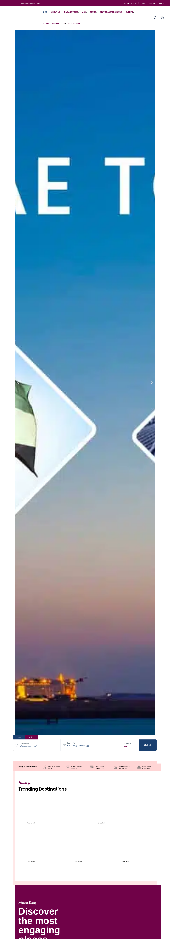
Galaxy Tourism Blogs (53, 23)
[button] (18, 382)
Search (147, 745)
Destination (24, 743)
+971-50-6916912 (130, 3)
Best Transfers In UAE (111, 12)
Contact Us (74, 23)
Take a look (31, 823)
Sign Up (152, 3)
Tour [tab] (19, 737)
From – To (71, 743)
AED (161, 3)
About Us (55, 12)
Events (129, 12)
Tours (93, 12)
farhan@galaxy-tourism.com (30, 3)
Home (44, 12)
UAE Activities (71, 12)
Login (143, 3)
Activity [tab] (31, 737)
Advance (127, 743)
